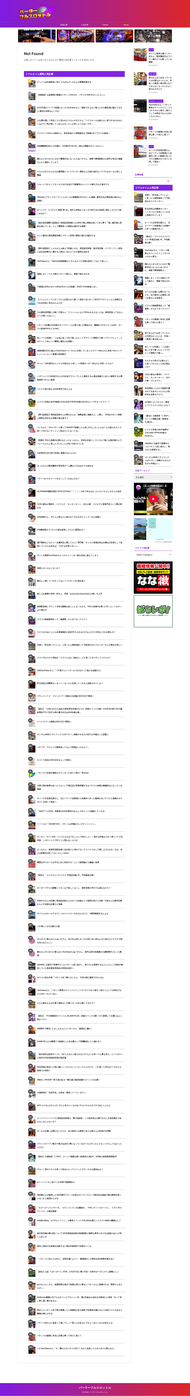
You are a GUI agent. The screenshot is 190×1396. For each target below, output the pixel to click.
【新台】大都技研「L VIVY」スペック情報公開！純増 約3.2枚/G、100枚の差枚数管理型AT (77, 1156)
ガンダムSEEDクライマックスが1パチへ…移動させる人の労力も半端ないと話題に (73, 734)
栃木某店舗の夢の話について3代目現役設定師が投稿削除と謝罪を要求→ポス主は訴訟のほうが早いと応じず (79, 1235)
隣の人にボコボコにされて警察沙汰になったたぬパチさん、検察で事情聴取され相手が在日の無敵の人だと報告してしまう (79, 160)
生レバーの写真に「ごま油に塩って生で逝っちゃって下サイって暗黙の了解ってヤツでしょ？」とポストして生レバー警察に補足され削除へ (79, 340)
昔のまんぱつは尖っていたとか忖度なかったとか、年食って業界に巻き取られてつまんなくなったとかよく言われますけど (160, 83)
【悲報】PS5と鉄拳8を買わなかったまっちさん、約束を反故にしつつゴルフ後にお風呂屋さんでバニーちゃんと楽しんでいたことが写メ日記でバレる (79, 442)
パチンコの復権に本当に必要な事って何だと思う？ (59, 1335)
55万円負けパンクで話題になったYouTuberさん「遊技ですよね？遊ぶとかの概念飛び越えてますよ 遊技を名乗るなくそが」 (79, 109)
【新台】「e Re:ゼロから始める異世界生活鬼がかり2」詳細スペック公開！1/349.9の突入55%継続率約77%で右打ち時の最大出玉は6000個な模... (79, 711)
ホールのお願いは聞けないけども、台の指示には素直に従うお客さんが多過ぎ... (157, 294)
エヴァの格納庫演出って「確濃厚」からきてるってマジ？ (62, 619)
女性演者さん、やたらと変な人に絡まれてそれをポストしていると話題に (69, 517)
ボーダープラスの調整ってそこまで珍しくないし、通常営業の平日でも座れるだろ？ (74, 888)
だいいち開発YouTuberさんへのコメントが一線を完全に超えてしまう (67, 555)
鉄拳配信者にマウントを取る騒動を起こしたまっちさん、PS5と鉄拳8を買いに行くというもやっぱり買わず (79, 608)
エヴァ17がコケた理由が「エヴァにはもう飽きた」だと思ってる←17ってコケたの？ (74, 657)
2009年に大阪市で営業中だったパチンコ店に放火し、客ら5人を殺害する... (157, 446)
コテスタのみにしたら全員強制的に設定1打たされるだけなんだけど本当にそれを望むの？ (76, 632)
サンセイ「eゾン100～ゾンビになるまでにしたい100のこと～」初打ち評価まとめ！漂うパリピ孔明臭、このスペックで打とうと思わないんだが (80, 838)
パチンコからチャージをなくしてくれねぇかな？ (58, 478)
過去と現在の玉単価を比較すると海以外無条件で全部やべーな (64, 1246)
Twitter (105, 25)
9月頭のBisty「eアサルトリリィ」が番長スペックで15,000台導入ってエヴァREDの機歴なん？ (79, 1220)
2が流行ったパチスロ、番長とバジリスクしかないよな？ (157, 403)
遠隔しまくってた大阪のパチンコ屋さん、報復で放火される (63, 274)
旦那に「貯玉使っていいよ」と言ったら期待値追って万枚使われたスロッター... (157, 198)
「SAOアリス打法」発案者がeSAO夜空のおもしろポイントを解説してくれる (71, 811)
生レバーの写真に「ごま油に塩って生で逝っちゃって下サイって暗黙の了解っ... (157, 350)
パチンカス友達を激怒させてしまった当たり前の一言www (63, 773)
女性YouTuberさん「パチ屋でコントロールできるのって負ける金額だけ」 (69, 670)
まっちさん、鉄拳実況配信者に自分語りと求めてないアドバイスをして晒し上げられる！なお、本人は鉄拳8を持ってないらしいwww (79, 851)
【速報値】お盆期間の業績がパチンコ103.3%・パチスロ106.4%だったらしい (71, 95)
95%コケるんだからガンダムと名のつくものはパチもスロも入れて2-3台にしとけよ (74, 1105)
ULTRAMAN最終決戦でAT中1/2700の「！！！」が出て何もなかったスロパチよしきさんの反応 (79, 491)
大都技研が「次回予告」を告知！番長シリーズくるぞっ (61, 1092)
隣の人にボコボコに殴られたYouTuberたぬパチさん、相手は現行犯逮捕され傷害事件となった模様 (79, 954)
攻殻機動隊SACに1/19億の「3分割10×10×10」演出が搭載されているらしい (70, 146)
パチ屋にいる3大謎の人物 (48, 926)
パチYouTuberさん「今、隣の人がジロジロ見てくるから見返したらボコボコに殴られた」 (76, 1348)
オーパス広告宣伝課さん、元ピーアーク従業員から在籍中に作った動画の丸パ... (157, 225)
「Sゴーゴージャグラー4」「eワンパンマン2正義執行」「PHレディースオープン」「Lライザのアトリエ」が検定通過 (79, 1209)
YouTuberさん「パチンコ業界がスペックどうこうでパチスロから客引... (157, 253)
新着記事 (64, 25)
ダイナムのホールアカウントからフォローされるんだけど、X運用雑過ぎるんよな (72, 913)
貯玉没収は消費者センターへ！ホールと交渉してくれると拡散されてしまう (70, 683)
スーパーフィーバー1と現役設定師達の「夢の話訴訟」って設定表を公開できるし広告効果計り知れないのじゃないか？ (79, 1120)
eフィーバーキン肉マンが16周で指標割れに (56, 1182)
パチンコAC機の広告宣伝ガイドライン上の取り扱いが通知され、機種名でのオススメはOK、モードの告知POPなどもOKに (79, 327)
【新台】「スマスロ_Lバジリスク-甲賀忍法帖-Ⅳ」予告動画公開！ (66, 875)
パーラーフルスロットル (95, 1387)
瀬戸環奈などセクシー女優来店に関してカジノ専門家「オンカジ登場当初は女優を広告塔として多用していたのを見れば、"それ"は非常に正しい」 (79, 544)
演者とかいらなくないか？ (48, 568)
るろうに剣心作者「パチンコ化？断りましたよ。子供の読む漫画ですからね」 (71, 977)
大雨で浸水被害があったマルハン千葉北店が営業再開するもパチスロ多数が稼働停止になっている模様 (79, 787)
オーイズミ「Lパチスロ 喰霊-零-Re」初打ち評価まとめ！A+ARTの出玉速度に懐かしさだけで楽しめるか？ (79, 212)
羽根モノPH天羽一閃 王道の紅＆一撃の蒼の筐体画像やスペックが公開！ (68, 1080)
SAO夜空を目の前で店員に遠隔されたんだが (56, 453)
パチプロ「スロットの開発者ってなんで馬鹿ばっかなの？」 (63, 747)
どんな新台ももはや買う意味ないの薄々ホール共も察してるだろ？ (66, 1003)
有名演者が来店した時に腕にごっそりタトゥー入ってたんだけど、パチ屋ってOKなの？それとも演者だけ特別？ (79, 1069)
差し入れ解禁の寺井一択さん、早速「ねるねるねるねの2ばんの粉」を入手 (69, 593)
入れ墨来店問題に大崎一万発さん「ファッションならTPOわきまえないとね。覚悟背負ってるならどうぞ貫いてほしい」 (80, 314)
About (126, 25)
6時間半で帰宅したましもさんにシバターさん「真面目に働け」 (65, 1028)
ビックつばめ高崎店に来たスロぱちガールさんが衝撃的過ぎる (64, 82)
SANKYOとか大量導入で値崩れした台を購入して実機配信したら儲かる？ (69, 1041)
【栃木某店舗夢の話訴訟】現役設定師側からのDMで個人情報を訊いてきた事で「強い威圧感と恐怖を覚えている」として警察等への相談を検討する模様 (79, 224)
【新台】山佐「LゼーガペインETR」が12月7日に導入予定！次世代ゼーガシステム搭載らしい (78, 1271)
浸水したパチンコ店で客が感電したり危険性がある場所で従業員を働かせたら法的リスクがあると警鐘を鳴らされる (79, 1312)
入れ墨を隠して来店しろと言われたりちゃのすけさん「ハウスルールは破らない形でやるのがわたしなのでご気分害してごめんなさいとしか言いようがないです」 (79, 122)
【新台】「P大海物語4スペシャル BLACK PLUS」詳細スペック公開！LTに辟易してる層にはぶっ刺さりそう (79, 1018)
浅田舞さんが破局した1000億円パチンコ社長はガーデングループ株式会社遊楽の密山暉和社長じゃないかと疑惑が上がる (79, 1197)
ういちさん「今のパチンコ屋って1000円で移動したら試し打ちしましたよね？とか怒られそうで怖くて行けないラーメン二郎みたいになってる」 (79, 429)
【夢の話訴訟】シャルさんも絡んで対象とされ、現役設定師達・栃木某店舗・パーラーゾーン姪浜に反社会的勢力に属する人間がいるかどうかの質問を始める (79, 250)
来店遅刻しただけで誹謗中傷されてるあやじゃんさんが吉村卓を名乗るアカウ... (157, 391)
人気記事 (84, 25)
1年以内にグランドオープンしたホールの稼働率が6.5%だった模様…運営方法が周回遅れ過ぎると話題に (79, 199)
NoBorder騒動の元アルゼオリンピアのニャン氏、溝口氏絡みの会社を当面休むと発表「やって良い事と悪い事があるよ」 (79, 1299)
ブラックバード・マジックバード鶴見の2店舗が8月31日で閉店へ (65, 696)
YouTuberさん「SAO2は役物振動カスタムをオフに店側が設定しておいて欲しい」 (73, 261)
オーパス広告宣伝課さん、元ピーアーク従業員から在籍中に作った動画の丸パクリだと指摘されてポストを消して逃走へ (79, 800)
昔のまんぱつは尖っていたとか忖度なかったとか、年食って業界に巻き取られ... (157, 336)
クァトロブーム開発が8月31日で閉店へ (54, 721)
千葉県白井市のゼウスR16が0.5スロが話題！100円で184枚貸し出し (67, 286)
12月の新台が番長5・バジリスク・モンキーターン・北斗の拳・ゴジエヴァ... (157, 377)
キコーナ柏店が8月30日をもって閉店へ (54, 760)
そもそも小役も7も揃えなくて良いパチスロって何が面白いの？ (157, 363)
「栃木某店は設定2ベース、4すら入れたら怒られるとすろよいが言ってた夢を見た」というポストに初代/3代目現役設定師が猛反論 (80, 1056)
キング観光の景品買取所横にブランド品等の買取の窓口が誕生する (66, 235)
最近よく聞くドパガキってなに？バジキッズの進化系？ (61, 581)
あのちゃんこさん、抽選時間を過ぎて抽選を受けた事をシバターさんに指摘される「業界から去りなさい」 (79, 1286)
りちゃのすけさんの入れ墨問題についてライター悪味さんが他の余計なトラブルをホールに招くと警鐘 (79, 173)
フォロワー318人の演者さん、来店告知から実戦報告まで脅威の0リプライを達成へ (73, 133)
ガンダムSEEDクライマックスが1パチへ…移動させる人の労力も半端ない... (157, 460)
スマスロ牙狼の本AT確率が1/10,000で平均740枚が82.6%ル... (157, 432)
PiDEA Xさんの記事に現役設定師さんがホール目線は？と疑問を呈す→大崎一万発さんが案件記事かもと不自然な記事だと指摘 (79, 902)
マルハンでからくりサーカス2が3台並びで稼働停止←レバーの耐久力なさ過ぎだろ (73, 184)
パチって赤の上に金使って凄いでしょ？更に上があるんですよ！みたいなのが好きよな (75, 1323)
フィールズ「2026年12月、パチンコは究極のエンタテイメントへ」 (66, 824)
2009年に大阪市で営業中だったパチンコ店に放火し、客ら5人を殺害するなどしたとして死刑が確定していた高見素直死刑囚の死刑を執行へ (80, 966)
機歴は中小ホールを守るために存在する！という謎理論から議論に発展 (68, 862)
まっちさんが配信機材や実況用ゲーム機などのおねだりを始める (65, 466)
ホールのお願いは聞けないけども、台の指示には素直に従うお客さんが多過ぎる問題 (74, 1131)
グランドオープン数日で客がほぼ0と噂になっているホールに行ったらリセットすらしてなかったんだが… (79, 1145)
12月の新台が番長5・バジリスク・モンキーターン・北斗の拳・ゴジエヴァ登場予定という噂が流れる (79, 506)
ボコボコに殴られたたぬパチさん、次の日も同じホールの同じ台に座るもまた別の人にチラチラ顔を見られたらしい (79, 941)
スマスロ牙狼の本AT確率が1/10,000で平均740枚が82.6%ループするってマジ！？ (73, 402)
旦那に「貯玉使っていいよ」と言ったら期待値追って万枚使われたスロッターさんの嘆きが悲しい (79, 645)
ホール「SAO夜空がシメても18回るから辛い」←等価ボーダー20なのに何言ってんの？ (75, 363)
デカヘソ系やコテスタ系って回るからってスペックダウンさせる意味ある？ (70, 1169)
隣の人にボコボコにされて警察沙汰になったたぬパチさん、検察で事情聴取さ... (157, 267)
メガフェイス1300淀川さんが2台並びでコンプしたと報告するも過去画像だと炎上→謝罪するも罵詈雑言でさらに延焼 (79, 378)
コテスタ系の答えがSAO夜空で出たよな (54, 389)
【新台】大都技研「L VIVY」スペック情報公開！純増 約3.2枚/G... (157, 419)
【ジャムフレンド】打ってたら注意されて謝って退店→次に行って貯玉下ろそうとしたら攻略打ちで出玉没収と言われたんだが (79, 301)
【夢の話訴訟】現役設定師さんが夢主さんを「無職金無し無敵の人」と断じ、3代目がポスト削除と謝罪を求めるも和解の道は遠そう (79, 416)
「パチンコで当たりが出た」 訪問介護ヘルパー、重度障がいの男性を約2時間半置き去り (75, 1259)
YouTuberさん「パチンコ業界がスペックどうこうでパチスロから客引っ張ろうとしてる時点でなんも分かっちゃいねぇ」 (79, 992)
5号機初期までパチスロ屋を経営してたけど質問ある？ (61, 529)
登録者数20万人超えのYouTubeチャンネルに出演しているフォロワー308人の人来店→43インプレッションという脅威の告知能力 (79, 352)
